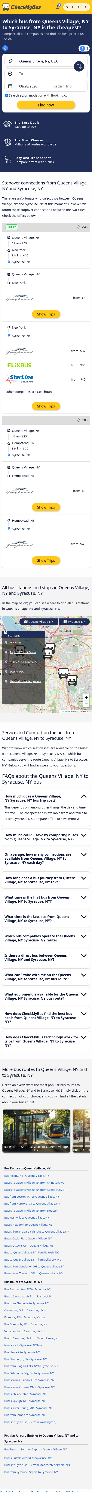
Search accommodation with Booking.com (39, 95)
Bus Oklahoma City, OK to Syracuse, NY (29, 1373)
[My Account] (57, 6)
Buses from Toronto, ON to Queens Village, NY (33, 1273)
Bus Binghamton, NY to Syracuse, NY (27, 1289)
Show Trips (46, 314)
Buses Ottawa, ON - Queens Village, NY (28, 1245)
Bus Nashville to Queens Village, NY (26, 1217)
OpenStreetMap (70, 711)
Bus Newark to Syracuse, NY (22, 1352)
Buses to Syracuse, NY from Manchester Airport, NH (37, 1465)
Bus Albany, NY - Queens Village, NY (26, 1176)
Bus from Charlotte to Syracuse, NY (26, 1303)
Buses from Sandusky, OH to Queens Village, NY (34, 1266)
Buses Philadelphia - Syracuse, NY (25, 1394)
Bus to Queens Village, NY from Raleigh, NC (31, 1252)
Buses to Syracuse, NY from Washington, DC (32, 1422)
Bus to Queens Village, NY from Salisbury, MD (32, 1259)
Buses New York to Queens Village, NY (28, 1225)
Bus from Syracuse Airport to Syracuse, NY (31, 1472)
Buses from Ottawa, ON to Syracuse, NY (29, 1387)
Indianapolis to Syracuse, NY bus (25, 1331)
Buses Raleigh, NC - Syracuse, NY (24, 1401)
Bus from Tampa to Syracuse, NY (24, 1415)
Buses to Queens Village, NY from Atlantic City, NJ (35, 1190)
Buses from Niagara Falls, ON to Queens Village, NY (36, 1231)
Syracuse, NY (76, 622)
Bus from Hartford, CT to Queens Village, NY (32, 1203)
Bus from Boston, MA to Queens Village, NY (31, 1197)
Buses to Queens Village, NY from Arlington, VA (34, 1183)
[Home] (27, 7)
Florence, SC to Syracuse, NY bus (24, 1317)
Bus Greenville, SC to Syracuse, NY (25, 1324)
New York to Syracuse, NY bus (23, 1345)
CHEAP (11, 227)
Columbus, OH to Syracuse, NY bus (26, 1310)
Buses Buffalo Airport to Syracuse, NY (28, 1458)
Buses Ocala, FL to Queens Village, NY (28, 1238)
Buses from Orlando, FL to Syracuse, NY (29, 1380)
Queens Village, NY (40, 622)
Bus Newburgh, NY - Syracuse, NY (25, 1359)
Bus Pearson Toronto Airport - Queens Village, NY (35, 1449)
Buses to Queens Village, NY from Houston (31, 1211)
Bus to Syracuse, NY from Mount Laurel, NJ (31, 1338)
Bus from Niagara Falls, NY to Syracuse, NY (31, 1366)
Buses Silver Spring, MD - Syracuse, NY (28, 1408)
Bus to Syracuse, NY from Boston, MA (28, 1296)
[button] (72, 680)
